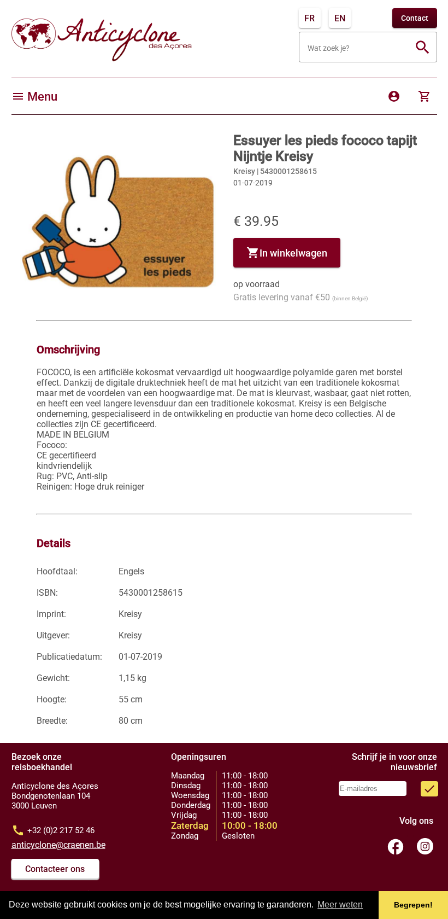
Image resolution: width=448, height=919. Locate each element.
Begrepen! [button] (413, 904)
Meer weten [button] (340, 904)
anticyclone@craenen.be (58, 845)
